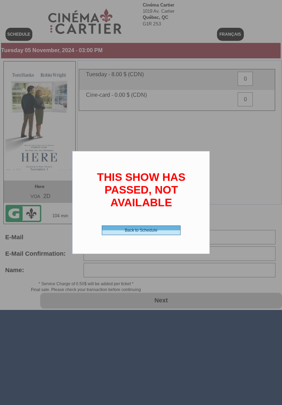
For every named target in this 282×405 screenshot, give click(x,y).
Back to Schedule (141, 230)
